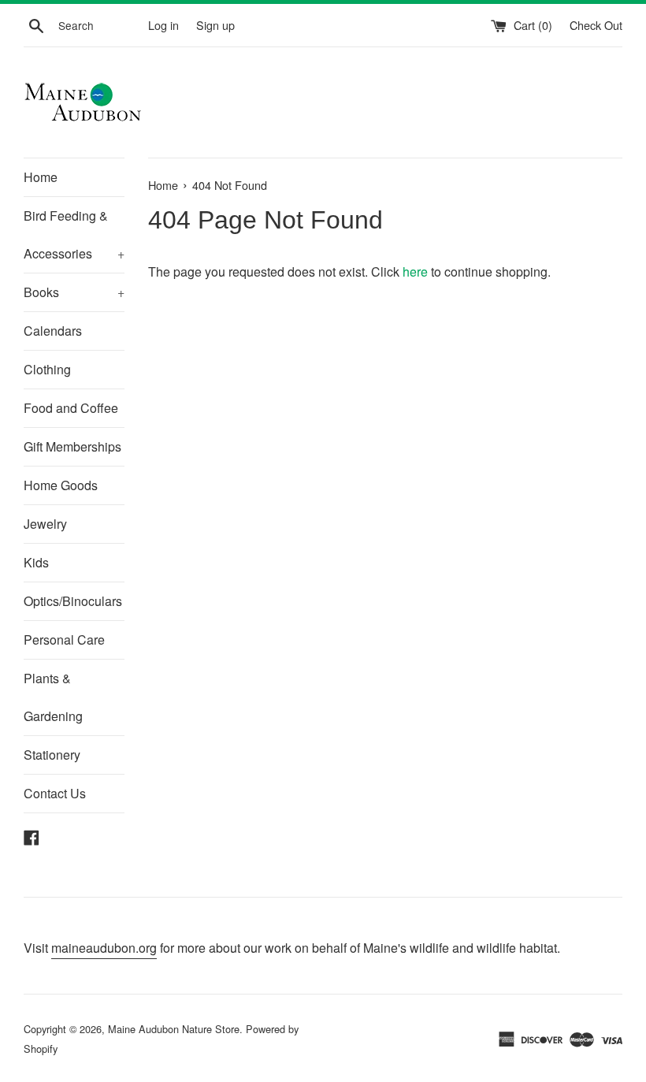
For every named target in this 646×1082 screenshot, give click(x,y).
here (415, 271)
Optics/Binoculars (73, 601)
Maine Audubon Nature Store (173, 1028)
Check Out (596, 25)
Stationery (52, 755)
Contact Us (55, 793)
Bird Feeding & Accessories (74, 234)
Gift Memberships (72, 446)
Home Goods (61, 485)
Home (41, 177)
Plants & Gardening (53, 697)
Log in (163, 25)
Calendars (53, 331)
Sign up (215, 25)
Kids (36, 562)
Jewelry (45, 524)
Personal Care (64, 639)
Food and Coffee (71, 408)
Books (74, 292)
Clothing (47, 369)
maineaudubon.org (104, 948)
